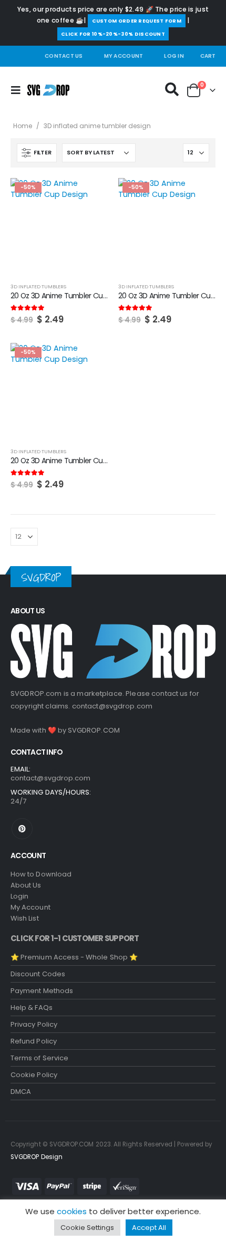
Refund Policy (34, 1041)
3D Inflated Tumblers (38, 286)
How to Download (41, 874)
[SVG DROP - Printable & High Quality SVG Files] (48, 90)
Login (19, 896)
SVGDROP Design (37, 1157)
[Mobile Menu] (19, 90)
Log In (174, 56)
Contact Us (64, 56)
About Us (26, 885)
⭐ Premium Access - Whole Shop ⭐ (74, 957)
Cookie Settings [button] (87, 1228)
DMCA (21, 1092)
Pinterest (22, 828)
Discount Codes (38, 974)
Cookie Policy (34, 1075)
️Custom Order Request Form (137, 20)
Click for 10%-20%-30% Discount (113, 33)
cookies (72, 1211)
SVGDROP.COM (94, 730)
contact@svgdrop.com (112, 706)
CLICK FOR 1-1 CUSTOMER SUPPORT (75, 938)
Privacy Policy (34, 1024)
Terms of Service (39, 1058)
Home (22, 125)
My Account (123, 56)
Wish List (25, 918)
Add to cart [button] (90, 195)
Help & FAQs (32, 1008)
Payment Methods (42, 991)
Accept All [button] (149, 1228)
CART (207, 56)
